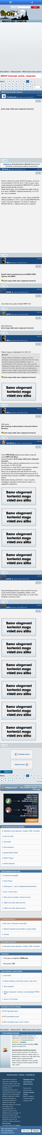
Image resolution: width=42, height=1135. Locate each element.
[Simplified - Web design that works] (31, 1100)
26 (16, 84)
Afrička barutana (9, 863)
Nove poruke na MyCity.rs (10, 871)
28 (23, 84)
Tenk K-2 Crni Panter (11, 999)
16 (17, 81)
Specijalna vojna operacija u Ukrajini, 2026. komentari (22, 831)
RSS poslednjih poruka (11, 1016)
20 (31, 81)
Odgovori (7, 772)
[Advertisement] (21, 47)
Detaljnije (23, 1042)
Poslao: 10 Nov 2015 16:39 (19, 412)
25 (12, 84)
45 (12, 89)
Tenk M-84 (7, 842)
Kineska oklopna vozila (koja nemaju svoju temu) (20, 981)
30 (30, 84)
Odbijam (36, 1131)
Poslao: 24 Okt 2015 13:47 (19, 262)
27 (19, 84)
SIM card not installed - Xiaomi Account (17, 897)
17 (20, 81)
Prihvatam (26, 1131)
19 (27, 81)
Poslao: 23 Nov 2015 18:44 (21, 579)
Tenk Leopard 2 (9, 986)
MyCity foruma (6, 1123)
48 (23, 89)
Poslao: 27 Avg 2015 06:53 (26, 97)
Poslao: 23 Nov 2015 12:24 (24, 443)
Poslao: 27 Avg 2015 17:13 (17, 169)
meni (10, 2)
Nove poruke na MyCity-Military (12, 826)
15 (13, 81)
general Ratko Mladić (11, 853)
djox (8, 262)
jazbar (8, 292)
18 (24, 81)
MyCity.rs (29, 1081)
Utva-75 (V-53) (8, 836)
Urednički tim (30, 1074)
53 (27, 89)
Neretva (5, 169)
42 (1, 89)
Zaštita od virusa (28, 1084)
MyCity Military (4, 71)
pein (8, 607)
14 (9, 81)
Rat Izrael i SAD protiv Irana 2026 (15, 923)
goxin (8, 314)
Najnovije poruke (12, 1074)
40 (30, 86)
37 (19, 86)
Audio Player (8, 881)
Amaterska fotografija (11, 875)
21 (35, 81)
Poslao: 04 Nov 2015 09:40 (20, 314)
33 (5, 86)
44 (9, 89)
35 (12, 86)
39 (27, 86)
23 (5, 84)
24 (9, 84)
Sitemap (21, 1074)
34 (9, 86)
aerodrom (10, 443)
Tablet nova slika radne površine (14, 903)
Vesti (24, 1081)
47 (19, 89)
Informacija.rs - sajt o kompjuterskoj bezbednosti (20, 886)
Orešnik (6, 934)
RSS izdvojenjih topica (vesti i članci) (16, 1022)
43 (5, 89)
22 (1, 84)
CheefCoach (11, 97)
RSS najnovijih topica (11, 1011)
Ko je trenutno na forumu (11, 1033)
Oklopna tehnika (16, 71)
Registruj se (7, 164)
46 (16, 89)
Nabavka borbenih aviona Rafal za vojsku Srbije (20, 929)
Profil (5, 160)
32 (1, 86)
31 (34, 84)
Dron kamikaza (9, 847)
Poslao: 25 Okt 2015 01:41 (21, 292)
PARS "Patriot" (9, 858)
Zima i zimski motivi (10, 892)
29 (27, 84)
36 (16, 86)
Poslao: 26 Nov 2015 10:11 (19, 607)
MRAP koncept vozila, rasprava (31, 71)
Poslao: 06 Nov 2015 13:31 (19, 340)
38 (23, 86)
